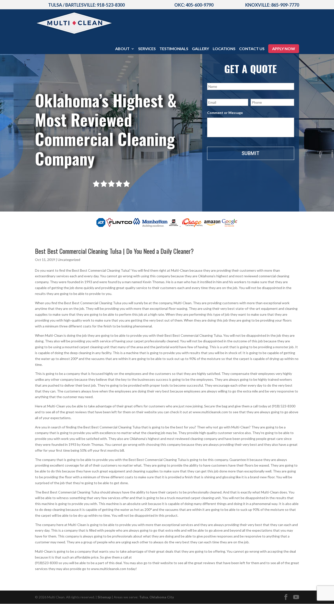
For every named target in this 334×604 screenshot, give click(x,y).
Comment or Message (225, 113)
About (122, 49)
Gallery (200, 49)
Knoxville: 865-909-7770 (272, 5)
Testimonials (173, 49)
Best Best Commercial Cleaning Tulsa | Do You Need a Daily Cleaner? (114, 251)
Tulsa (143, 597)
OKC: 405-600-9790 (193, 5)
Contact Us (252, 49)
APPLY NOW (283, 48)
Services (147, 49)
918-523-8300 (111, 5)
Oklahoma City (161, 597)
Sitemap (104, 597)
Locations (224, 49)
